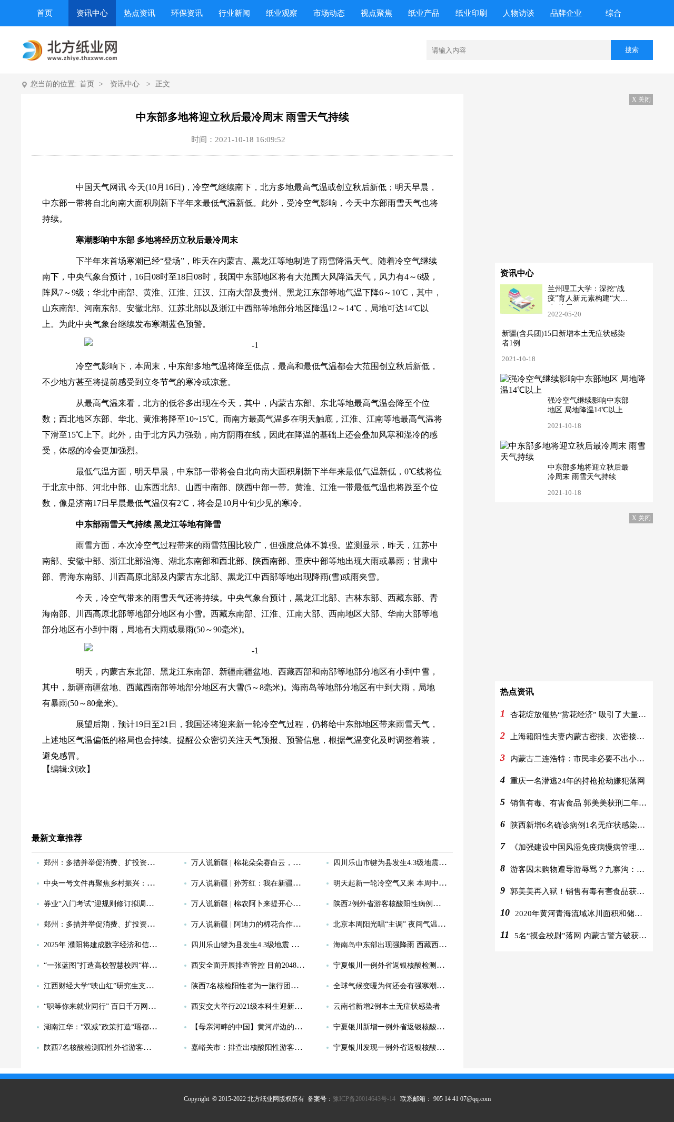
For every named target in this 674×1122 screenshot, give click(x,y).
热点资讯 (139, 13)
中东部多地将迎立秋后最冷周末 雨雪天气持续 (588, 472)
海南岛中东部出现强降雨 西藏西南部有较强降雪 (411, 945)
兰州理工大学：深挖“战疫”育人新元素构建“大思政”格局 (588, 295)
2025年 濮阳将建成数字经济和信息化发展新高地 (122, 945)
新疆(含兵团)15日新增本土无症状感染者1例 (563, 338)
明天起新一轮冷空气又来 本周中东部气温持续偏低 (415, 883)
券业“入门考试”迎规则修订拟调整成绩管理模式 (120, 904)
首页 (45, 13)
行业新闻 (234, 13)
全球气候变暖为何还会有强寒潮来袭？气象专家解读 (418, 986)
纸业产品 (424, 13)
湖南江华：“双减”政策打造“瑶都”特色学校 (113, 1027)
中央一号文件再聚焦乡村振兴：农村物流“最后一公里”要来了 (143, 883)
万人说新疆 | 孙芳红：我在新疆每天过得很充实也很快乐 (282, 883)
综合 (613, 13)
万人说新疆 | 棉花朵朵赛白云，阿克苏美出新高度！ (275, 863)
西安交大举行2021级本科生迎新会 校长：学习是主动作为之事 (291, 1006)
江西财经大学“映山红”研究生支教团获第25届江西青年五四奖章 (146, 986)
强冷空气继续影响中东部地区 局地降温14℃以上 (588, 405)
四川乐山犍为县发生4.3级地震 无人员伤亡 (259, 945)
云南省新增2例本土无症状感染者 (386, 1006)
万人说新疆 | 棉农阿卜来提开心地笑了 (253, 904)
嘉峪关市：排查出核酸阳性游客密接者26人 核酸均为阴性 (284, 1047)
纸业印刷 (471, 13)
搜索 (632, 50)
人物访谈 (518, 13)
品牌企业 (566, 13)
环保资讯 (187, 13)
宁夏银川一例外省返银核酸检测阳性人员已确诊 (410, 965)
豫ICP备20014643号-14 (364, 1099)
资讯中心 (92, 13)
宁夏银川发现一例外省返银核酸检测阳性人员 (407, 1047)
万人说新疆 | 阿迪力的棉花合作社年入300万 (262, 924)
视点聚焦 (376, 13)
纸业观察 (282, 13)
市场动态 (329, 13)
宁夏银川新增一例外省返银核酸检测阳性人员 (407, 1027)
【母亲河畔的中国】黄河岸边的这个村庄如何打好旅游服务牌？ (294, 1027)
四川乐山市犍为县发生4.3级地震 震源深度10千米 (412, 863)
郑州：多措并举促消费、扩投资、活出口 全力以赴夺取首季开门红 (152, 863)
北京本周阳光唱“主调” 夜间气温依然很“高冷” (407, 924)
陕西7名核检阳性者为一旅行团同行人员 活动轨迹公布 (278, 986)
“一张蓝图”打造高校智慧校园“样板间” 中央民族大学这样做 (139, 965)
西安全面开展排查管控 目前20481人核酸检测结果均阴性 (282, 965)
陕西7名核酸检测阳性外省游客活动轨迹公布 (115, 1047)
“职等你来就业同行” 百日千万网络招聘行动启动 (122, 1006)
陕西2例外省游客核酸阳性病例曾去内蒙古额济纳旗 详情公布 (432, 904)
